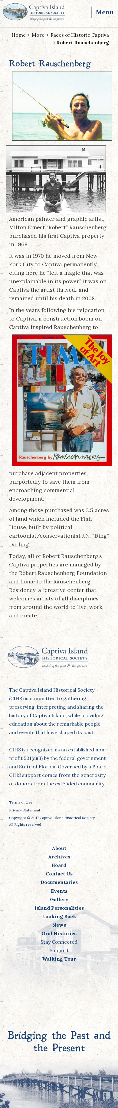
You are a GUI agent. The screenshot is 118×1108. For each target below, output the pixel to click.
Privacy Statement (24, 810)
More (38, 35)
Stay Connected (59, 942)
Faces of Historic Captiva (80, 35)
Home (18, 35)
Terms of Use (20, 802)
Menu (104, 12)
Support (59, 950)
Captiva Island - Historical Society (34, 12)
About (59, 848)
